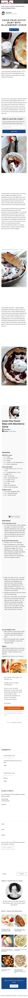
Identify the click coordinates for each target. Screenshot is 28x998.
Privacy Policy (23, 995)
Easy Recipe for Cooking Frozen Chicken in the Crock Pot (19, 971)
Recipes (7, 6)
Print (12, 418)
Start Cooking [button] (14, 516)
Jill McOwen (9, 12)
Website (3, 835)
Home (2, 6)
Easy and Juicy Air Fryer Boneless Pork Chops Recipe (20, 930)
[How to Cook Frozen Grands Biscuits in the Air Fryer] (7, 946)
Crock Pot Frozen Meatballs (6, 970)
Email (3, 829)
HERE (17, 228)
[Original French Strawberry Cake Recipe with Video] (7, 926)
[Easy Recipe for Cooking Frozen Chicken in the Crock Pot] (20, 966)
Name (3, 824)
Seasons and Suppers (17, 656)
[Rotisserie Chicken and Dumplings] (20, 946)
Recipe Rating (4, 799)
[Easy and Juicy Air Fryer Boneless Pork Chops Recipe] (20, 926)
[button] (26, 2)
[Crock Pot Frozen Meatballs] (7, 966)
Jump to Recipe (14, 29)
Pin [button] (17, 418)
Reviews (19, 722)
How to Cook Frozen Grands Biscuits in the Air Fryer (7, 950)
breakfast (12, 6)
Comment (4, 804)
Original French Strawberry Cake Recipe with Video (6, 930)
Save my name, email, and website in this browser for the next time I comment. (13, 843)
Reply (5, 765)
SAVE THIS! (14, 131)
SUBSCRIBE (14, 986)
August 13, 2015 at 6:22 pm (8, 775)
